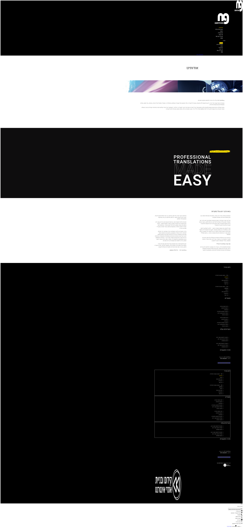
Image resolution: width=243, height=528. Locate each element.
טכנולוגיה (226, 309)
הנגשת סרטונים (224, 308)
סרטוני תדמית (225, 315)
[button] (144, 40)
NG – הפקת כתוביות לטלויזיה (221, 275)
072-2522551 (200, 55)
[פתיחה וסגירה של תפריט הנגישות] (241, 504)
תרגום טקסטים (225, 340)
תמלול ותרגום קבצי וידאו (223, 313)
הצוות (221, 46)
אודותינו (221, 43)
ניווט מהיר (227, 371)
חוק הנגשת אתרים (224, 306)
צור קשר (221, 49)
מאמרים (227, 397)
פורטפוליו (221, 47)
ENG (221, 38)
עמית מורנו (229, 526)
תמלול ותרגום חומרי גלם (223, 339)
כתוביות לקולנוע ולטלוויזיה (222, 311)
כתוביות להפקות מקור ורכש (222, 337)
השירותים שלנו (219, 29)
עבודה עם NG (219, 36)
